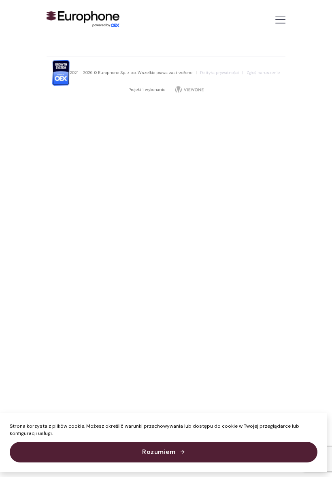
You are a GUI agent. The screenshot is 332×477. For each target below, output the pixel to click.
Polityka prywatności (221, 72)
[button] (55, 434)
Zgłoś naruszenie (263, 72)
